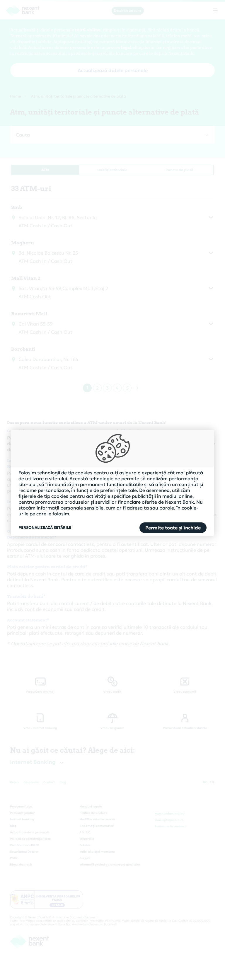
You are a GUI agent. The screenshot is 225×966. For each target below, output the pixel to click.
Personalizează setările (44, 527)
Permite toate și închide (173, 528)
